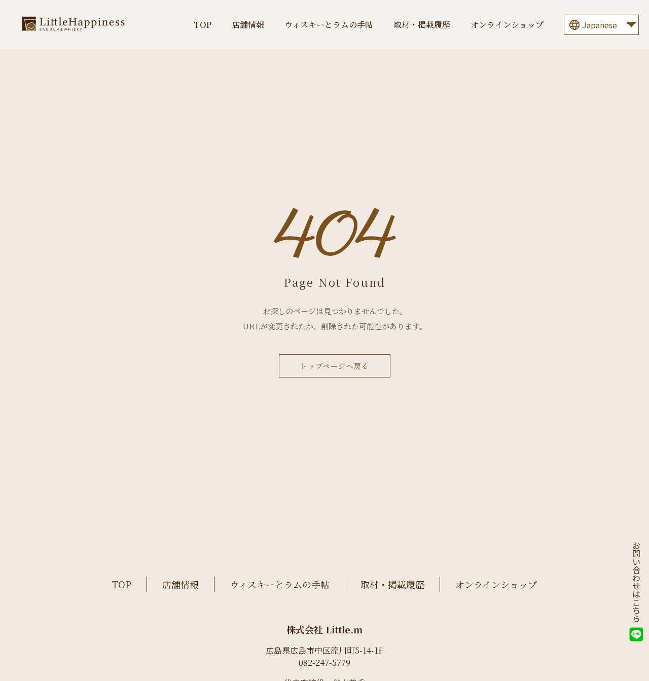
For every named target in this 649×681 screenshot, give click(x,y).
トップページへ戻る (335, 366)
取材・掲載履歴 (421, 24)
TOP (202, 24)
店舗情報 (248, 24)
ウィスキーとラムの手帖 (328, 24)
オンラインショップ (507, 24)
